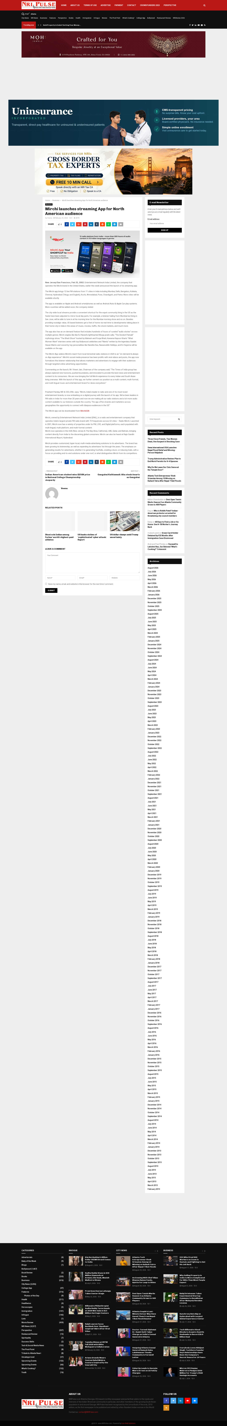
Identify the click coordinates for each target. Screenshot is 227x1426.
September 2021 (155, 794)
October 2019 (153, 882)
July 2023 (152, 710)
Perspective (170, 5)
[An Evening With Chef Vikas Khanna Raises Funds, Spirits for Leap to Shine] (123, 1281)
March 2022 (153, 771)
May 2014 (152, 1132)
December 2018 (154, 921)
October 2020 (153, 836)
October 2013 (153, 1158)
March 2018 (153, 955)
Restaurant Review (164, 18)
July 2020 (152, 848)
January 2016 (153, 1055)
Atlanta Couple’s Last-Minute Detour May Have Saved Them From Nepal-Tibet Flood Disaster (144, 1315)
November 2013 (154, 1155)
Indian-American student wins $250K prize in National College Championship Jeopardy (67, 477)
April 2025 (152, 629)
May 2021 (152, 809)
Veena (49, 218)
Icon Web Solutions (128, 1423)
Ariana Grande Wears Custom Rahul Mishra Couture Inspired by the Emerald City (96, 1361)
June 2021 (152, 806)
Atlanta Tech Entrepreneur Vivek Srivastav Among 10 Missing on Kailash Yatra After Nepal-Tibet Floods (164, 478)
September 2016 (155, 1024)
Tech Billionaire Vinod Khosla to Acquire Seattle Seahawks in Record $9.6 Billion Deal (192, 1333)
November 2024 (154, 648)
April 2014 (152, 1135)
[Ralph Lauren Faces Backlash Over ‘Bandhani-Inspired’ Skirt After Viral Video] (76, 1327)
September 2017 (155, 978)
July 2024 (152, 664)
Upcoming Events (29, 1361)
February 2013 (154, 1189)
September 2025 (155, 610)
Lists (24, 1319)
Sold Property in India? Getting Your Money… (62, 25)
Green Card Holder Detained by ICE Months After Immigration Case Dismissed (163, 535)
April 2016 (152, 1043)
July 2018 (152, 940)
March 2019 (153, 909)
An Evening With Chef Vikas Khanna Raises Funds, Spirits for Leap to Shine (145, 1280)
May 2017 (152, 994)
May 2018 (152, 948)
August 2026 (153, 568)
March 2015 (153, 1093)
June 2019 (152, 898)
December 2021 (154, 783)
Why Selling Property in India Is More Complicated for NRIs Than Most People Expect (192, 1279)
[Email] (202, 25)
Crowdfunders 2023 (150, 5)
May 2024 (152, 671)
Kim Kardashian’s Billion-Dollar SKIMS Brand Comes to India (98, 1259)
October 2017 (153, 974)
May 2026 (152, 579)
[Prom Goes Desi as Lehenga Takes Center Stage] (76, 1294)
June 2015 (152, 1082)
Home (63, 5)
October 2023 (153, 698)
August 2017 (153, 982)
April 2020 (152, 859)
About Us (75, 5)
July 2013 (152, 1170)
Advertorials (27, 1257)
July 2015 (152, 1078)
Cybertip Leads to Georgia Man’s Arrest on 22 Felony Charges (144, 1370)
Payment (119, 5)
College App (140, 18)
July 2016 (152, 1032)
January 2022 (153, 779)
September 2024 (155, 656)
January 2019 (153, 917)
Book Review (27, 1273)
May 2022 (152, 763)
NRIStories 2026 (179, 18)
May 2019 (152, 901)
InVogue (97, 18)
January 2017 (153, 1009)
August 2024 (153, 660)
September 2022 (155, 748)
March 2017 (153, 1001)
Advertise (106, 5)
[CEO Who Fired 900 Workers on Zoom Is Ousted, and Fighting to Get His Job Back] (170, 1261)
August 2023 (153, 706)
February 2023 (154, 729)
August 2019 (153, 890)
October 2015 (153, 1066)
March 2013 (153, 1185)
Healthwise (26, 1303)
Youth (24, 1372)
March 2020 (153, 863)
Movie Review (27, 1322)
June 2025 (152, 622)
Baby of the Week (29, 1261)
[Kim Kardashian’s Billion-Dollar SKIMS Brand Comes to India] (76, 1261)
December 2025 (154, 598)
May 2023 (152, 717)
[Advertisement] (113, 78)
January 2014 (153, 1147)
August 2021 (153, 798)
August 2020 (153, 844)
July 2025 (152, 618)
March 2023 (153, 725)
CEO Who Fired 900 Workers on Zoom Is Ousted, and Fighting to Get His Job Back (192, 1261)
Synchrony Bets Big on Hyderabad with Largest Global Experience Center (192, 1316)
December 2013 (154, 1151)
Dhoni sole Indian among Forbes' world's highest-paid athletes (59, 537)
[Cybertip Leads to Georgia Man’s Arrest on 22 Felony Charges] (123, 1372)
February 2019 (154, 913)
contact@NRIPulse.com (88, 1412)
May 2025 (152, 625)
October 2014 (153, 1112)
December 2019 (154, 875)
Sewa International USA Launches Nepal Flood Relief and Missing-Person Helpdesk (162, 450)
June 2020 (152, 852)
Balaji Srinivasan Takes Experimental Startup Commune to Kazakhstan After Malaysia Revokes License (191, 1298)
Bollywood (151, 18)
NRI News (34, 18)
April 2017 (152, 997)
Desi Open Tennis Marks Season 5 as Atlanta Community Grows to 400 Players (164, 502)
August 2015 (153, 1074)
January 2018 (153, 963)
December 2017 (154, 967)
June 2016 (152, 1036)
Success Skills (28, 1342)
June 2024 (152, 668)
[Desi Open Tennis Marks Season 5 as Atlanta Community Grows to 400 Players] (123, 1297)
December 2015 (154, 1059)
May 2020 (152, 855)
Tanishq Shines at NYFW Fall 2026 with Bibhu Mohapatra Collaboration (97, 1344)
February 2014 (154, 1143)
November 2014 (154, 1109)
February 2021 (154, 821)
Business (43, 18)
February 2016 (154, 1051)
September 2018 (155, 932)
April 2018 (152, 951)
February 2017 (154, 1005)
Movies (104, 18)
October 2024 (153, 652)
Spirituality (26, 1338)
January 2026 (153, 595)
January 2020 (153, 871)
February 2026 (154, 591)
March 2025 (153, 633)
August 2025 (153, 614)
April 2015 (152, 1089)
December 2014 (154, 1105)
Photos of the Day (31, 1296)
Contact (131, 5)
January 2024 (153, 687)
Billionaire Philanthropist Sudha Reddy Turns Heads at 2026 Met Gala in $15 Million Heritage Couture (97, 1309)
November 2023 (154, 694)
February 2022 (154, 775)
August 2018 (153, 936)
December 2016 (154, 1013)
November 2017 (154, 971)
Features (52, 18)
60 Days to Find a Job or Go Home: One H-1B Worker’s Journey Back (163, 524)
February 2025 (154, 637)
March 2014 (153, 1139)
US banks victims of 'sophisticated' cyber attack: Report (92, 537)
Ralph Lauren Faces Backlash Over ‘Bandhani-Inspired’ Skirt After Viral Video (97, 1327)
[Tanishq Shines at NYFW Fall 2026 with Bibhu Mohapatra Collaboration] (76, 1345)
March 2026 (153, 587)
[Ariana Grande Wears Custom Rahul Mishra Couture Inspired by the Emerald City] (76, 1361)
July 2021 (152, 802)
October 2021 (153, 790)
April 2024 (152, 675)
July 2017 (152, 986)
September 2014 (155, 1116)
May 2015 (152, 1086)
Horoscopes (27, 1307)
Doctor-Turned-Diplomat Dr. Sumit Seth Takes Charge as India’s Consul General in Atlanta (144, 1333)
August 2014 (153, 1120)
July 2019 (152, 894)
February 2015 (154, 1097)
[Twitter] (193, 25)
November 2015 (154, 1063)
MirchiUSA (85, 411)
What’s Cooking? (128, 18)
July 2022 (152, 756)
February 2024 (154, 683)
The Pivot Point (114, 18)
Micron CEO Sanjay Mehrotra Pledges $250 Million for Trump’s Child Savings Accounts (191, 1372)
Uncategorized (28, 1357)
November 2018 (154, 924)
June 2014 (152, 1128)
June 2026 (152, 575)
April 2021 (152, 813)
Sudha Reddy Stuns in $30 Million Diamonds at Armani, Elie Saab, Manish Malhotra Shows (97, 1276)
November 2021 (154, 786)
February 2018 (154, 959)
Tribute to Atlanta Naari (31, 1353)
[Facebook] (189, 25)
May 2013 (152, 1178)
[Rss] (204, 25)
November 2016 (154, 1017)
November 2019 (154, 878)
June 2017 (152, 990)
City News (25, 18)
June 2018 (152, 944)
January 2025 (153, 641)
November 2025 (154, 602)
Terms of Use (90, 5)
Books (71, 18)
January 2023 (153, 733)
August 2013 (153, 1166)
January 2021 (153, 825)
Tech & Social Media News (33, 1345)
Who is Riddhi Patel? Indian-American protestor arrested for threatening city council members (163, 513)
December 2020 (154, 829)
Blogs (24, 1265)
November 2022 (154, 740)
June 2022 (152, 760)
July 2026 (152, 572)
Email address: (154, 219)
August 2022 (153, 752)
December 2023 (154, 691)
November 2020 (154, 832)
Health (78, 18)
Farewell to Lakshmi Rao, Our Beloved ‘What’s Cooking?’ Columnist (163, 546)
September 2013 (155, 1162)
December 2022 (154, 737)
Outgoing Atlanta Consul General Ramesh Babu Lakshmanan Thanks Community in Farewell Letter (143, 1352)
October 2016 (153, 1020)
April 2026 (152, 583)
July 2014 (152, 1124)
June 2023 (152, 714)
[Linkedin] (195, 25)
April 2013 (152, 1181)
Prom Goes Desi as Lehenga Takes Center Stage (98, 1292)
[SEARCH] (179, 419)
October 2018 (153, 928)
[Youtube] (199, 25)
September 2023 (155, 702)
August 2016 (153, 1028)
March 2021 (153, 817)
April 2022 (152, 767)
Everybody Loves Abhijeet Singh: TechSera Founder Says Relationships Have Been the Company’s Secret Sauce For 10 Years (192, 1352)
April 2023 (152, 721)
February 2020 (154, 867)
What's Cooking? (29, 1368)
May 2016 (152, 1040)
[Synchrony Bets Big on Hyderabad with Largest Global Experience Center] (170, 1317)
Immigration (87, 18)
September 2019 (155, 886)
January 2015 (153, 1101)
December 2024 (154, 645)
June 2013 (152, 1174)
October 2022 (153, 744)
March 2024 (153, 679)
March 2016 (153, 1047)
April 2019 (152, 905)
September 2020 (155, 840)
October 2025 (153, 606)
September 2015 (155, 1070)
